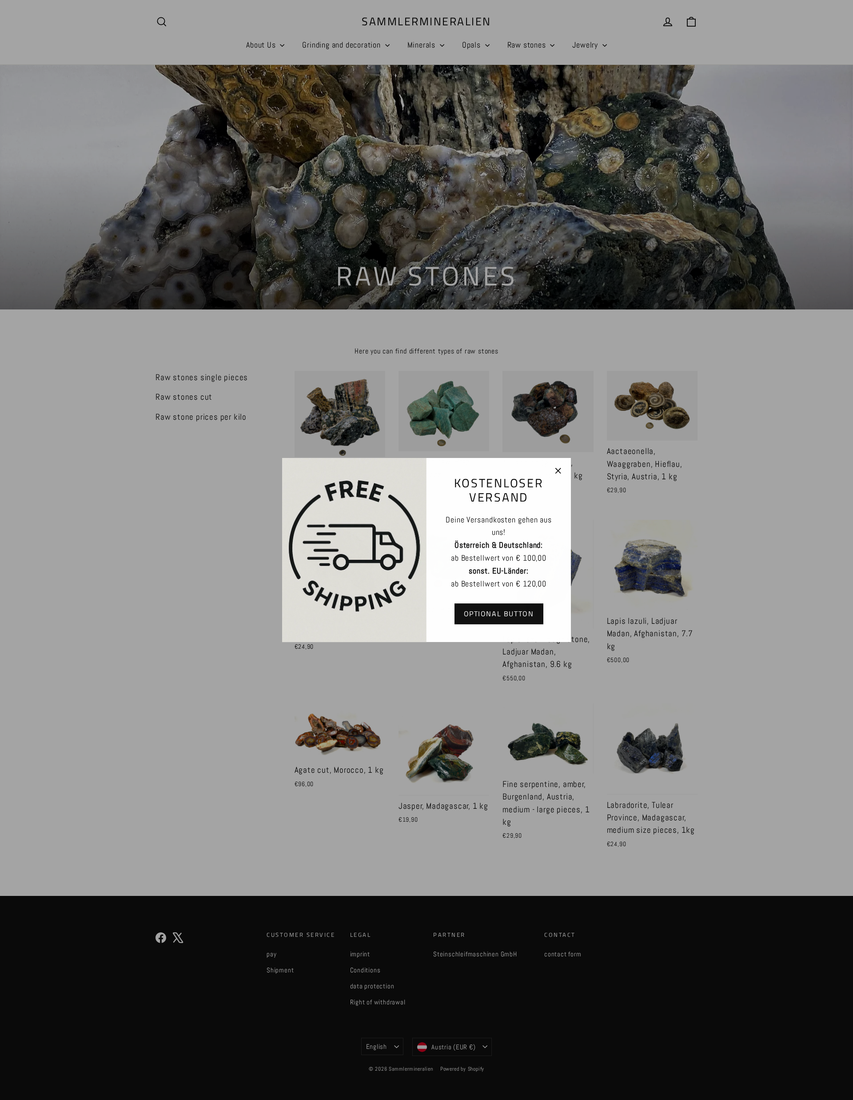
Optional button (499, 613)
